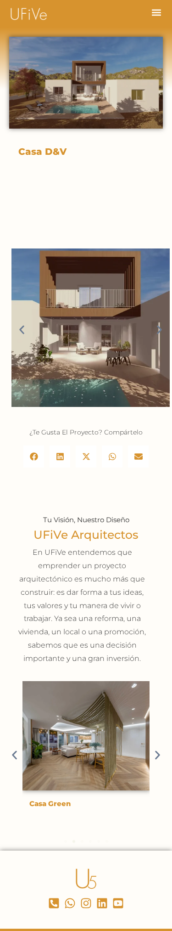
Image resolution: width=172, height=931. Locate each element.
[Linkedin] (102, 903)
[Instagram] (86, 903)
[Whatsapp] (70, 903)
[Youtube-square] (118, 903)
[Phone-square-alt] (54, 903)
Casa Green (50, 803)
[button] (156, 12)
